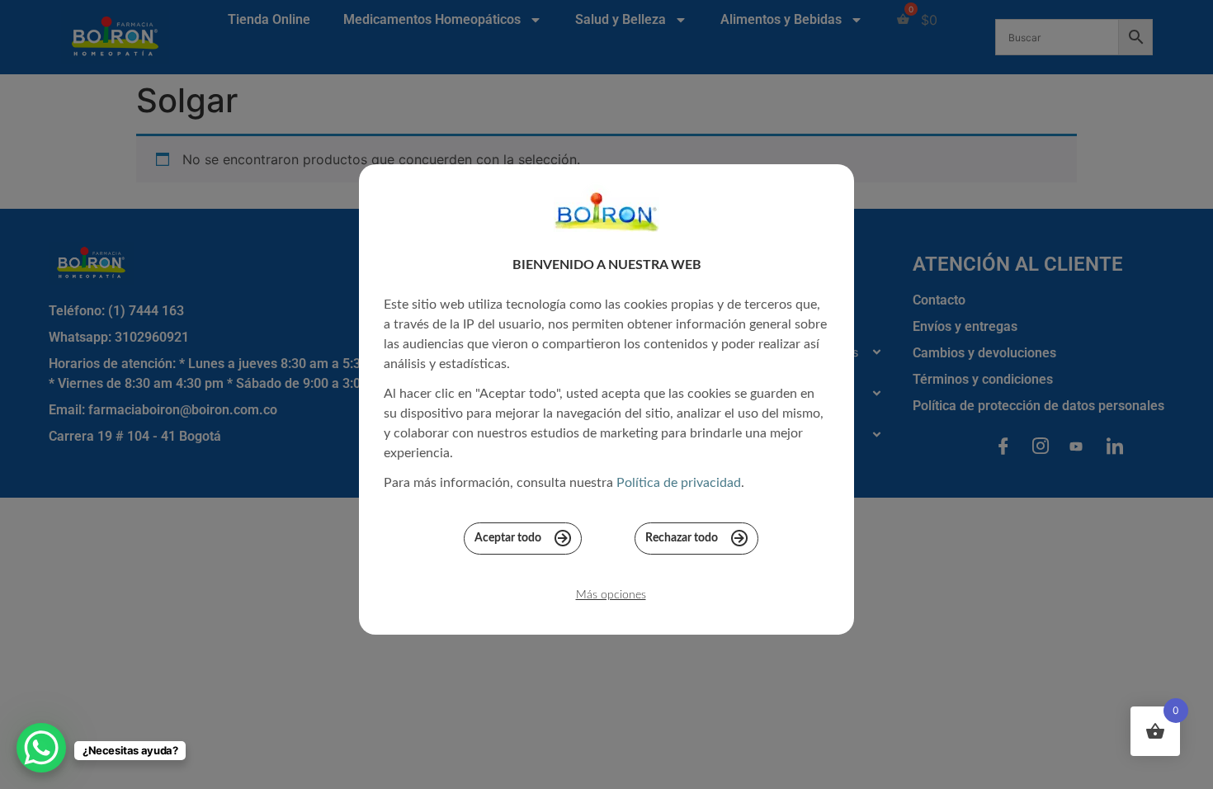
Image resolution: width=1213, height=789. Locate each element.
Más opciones (611, 595)
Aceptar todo (507, 538)
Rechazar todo (681, 538)
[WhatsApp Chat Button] (41, 747)
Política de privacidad (678, 482)
